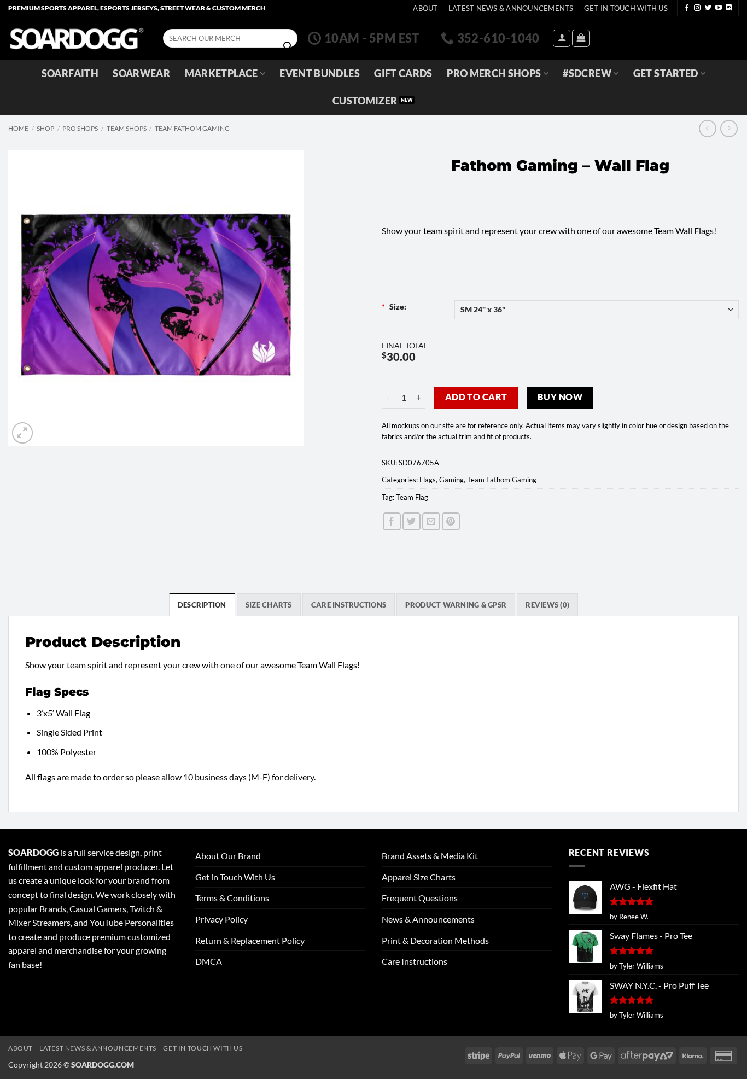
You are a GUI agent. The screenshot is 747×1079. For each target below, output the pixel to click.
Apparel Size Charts (419, 877)
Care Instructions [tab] (348, 604)
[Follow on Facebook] (687, 8)
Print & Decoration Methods (435, 940)
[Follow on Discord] (729, 8)
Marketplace (221, 73)
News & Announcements (428, 919)
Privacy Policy (221, 919)
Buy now (560, 397)
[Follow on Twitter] (708, 8)
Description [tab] (202, 604)
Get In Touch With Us (626, 8)
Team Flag (412, 497)
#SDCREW (587, 73)
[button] (561, 38)
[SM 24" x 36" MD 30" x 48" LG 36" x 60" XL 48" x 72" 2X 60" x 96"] (596, 309)
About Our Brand (228, 855)
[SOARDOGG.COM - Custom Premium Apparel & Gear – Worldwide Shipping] (76, 38)
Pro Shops (80, 128)
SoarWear (141, 73)
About (425, 8)
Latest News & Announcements (511, 8)
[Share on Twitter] (411, 521)
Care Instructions (414, 961)
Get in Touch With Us (235, 877)
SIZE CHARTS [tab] (269, 604)
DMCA (208, 961)
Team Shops (127, 128)
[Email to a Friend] (431, 521)
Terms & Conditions (232, 898)
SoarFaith (70, 73)
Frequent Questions (420, 898)
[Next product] (707, 128)
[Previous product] (728, 128)
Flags (427, 479)
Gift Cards (403, 73)
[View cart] (581, 38)
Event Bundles (319, 73)
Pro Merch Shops (494, 73)
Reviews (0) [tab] (547, 604)
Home (18, 128)
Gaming (451, 479)
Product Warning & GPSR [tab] (455, 604)
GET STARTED (665, 73)
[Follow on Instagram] (697, 8)
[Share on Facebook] (392, 521)
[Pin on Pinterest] (451, 521)
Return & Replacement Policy (250, 940)
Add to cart (476, 397)
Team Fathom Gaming (192, 128)
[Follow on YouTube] (718, 8)
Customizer (365, 101)
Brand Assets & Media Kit (430, 855)
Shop (45, 128)
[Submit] (287, 46)
